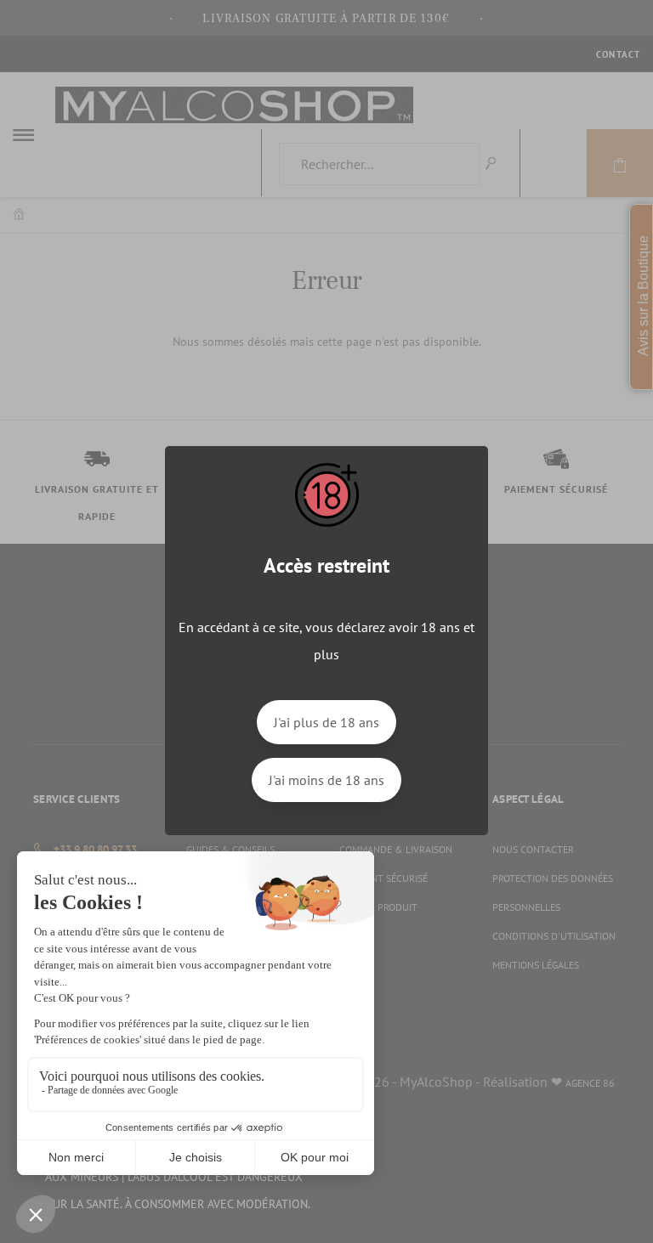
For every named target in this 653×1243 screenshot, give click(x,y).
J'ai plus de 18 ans (326, 722)
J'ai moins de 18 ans (326, 779)
